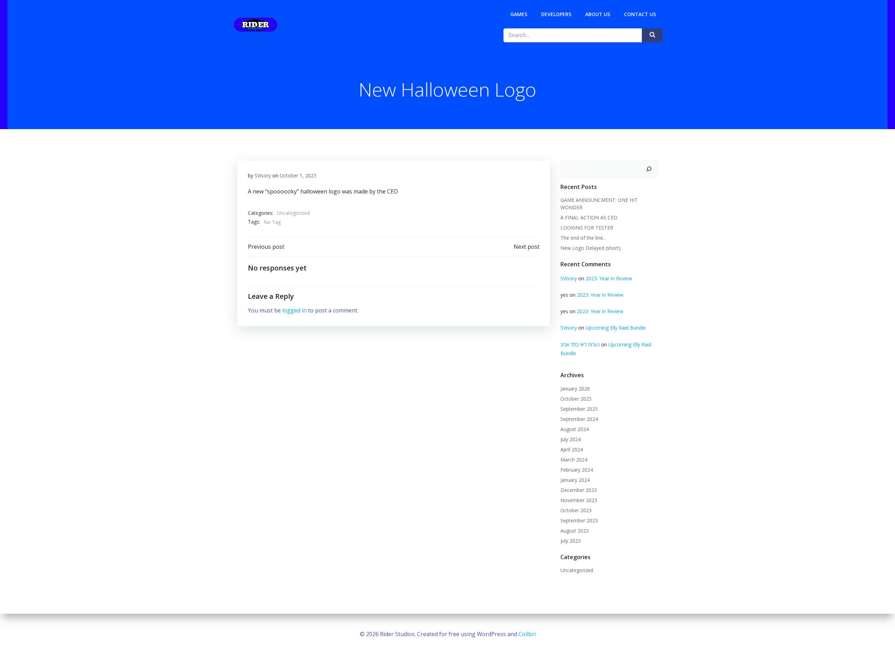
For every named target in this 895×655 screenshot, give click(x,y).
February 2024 (576, 469)
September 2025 (579, 409)
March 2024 (573, 459)
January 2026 (575, 388)
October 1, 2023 (298, 175)
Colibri (527, 634)
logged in (294, 310)
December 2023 (578, 490)
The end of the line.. (582, 237)
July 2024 (570, 439)
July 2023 (570, 540)
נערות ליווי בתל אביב (580, 344)
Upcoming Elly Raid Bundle (616, 327)
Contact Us (640, 14)
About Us (597, 14)
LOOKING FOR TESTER (586, 227)
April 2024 (571, 449)
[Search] (648, 169)
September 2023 (579, 520)
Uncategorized (293, 213)
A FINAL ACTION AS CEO (588, 217)
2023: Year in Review (609, 278)
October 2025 (576, 398)
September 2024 (579, 419)
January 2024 (575, 480)
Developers (556, 14)
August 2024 (574, 429)
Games (518, 14)
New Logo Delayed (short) (590, 248)
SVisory (263, 175)
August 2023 (574, 530)
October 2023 (576, 510)
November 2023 (578, 500)
